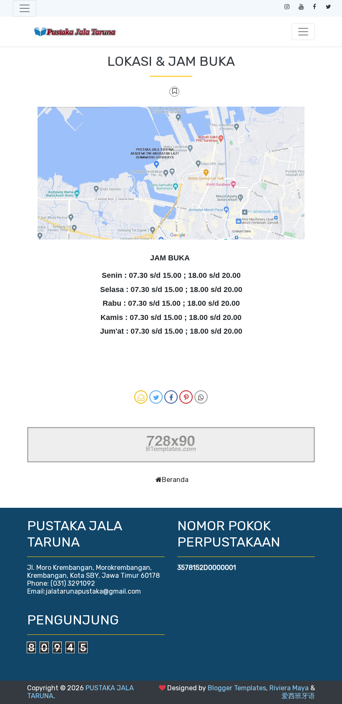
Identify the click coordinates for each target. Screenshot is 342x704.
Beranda (175, 480)
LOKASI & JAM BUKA (171, 61)
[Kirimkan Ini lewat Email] (141, 397)
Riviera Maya (289, 688)
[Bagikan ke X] (156, 397)
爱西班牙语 (298, 696)
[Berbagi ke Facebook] (171, 397)
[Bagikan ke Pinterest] (186, 397)
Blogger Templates (237, 688)
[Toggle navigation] (24, 8)
